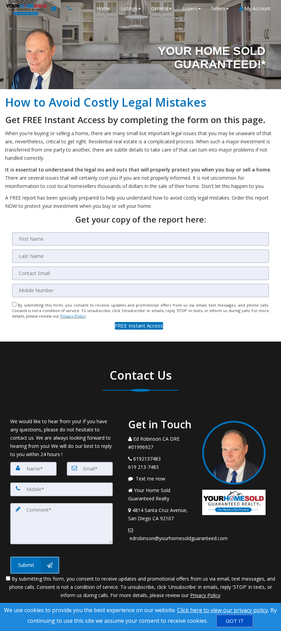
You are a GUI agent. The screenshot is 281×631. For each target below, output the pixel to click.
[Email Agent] (57, 8)
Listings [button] (129, 8)
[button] (139, 325)
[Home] (25, 8)
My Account (257, 8)
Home (103, 8)
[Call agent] (68, 8)
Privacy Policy (73, 316)
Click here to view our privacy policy (222, 610)
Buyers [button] (189, 8)
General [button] (159, 8)
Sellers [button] (218, 8)
